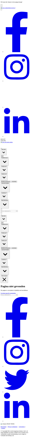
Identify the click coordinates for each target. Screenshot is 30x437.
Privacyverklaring (12, 426)
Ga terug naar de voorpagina (8, 293)
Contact (3, 428)
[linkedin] (16, 136)
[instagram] (16, 81)
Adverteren (22, 426)
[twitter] (16, 107)
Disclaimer (3, 426)
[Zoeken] (17, 211)
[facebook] (16, 51)
